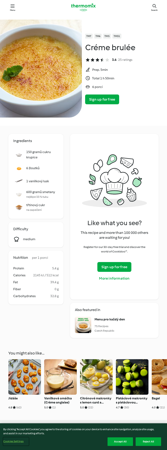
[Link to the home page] (83, 7)
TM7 (88, 36)
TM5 (107, 36)
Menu (12, 10)
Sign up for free (102, 99)
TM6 (98, 36)
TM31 (117, 36)
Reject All (148, 441)
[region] (83, 436)
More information (114, 278)
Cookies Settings (13, 441)
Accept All (120, 441)
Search (154, 10)
